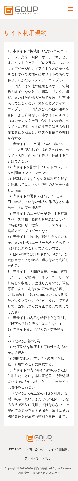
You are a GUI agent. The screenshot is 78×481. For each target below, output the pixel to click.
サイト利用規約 (58, 449)
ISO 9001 (15, 449)
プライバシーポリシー (40, 458)
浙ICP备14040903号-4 (46, 472)
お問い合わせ (35, 449)
